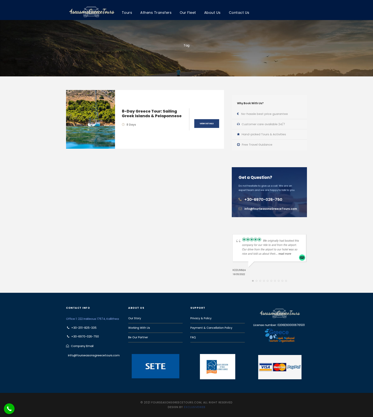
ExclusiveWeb (194, 407)
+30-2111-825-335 (84, 328)
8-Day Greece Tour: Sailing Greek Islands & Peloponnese (152, 113)
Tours (127, 12)
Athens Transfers (156, 12)
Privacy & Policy (201, 318)
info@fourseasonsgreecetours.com (94, 355)
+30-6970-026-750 (263, 199)
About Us (212, 12)
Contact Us (239, 12)
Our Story (134, 318)
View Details (207, 123)
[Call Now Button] (9, 408)
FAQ (193, 337)
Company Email (82, 346)
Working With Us (139, 328)
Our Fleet (188, 12)
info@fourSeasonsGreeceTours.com (270, 209)
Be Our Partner (138, 337)
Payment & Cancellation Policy (211, 328)
